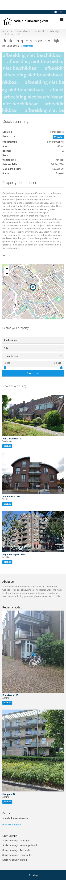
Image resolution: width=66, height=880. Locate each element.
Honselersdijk (53, 31)
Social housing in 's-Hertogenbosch (19, 845)
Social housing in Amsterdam (17, 850)
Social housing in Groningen (16, 840)
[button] (33, 288)
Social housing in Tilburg (14, 860)
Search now (33, 373)
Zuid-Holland (38, 31)
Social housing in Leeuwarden (17, 855)
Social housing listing (20, 31)
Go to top (33, 875)
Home (5, 31)
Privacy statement (11, 824)
